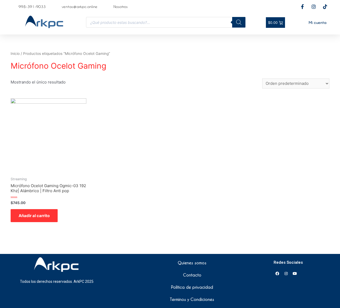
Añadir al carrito (34, 215)
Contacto (192, 274)
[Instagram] (286, 273)
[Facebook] (277, 273)
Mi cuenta (317, 22)
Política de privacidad (192, 287)
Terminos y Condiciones (192, 299)
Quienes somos (192, 262)
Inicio (15, 53)
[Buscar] (238, 22)
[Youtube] (295, 273)
